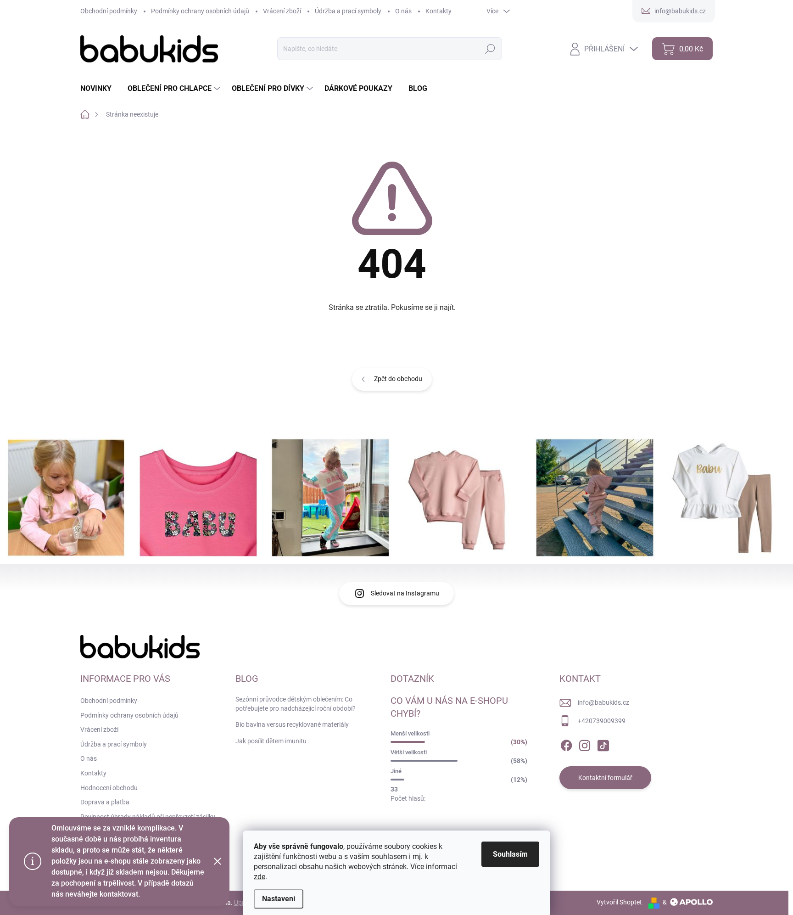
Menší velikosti (410, 733)
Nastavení (278, 898)
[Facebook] (566, 744)
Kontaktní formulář (605, 777)
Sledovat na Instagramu (405, 593)
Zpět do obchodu (398, 378)
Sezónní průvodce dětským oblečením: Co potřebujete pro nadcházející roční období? (295, 704)
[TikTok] (603, 744)
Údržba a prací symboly (348, 11)
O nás (403, 11)
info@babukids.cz (603, 702)
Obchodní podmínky (108, 11)
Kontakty (438, 11)
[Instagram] (585, 744)
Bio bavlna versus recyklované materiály (292, 724)
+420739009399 (601, 720)
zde (259, 876)
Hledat (489, 48)
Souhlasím (510, 854)
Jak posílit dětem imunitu (271, 741)
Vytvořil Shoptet (619, 902)
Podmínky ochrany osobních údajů (200, 11)
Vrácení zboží (282, 11)
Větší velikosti (409, 752)
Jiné (396, 771)
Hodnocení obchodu (109, 788)
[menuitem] (99, 88)
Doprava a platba (104, 802)
